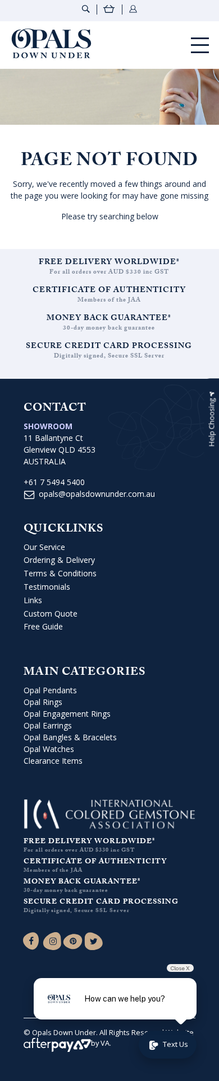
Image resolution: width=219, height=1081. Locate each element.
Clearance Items (53, 760)
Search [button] (85, 8)
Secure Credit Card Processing (109, 347)
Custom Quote (50, 613)
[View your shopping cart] (109, 10)
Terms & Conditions (60, 573)
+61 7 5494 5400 (54, 482)
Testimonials (47, 586)
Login (133, 8)
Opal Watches (49, 749)
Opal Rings (43, 702)
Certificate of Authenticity (109, 291)
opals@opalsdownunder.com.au (97, 493)
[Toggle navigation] (200, 45)
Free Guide (43, 626)
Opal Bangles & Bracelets (70, 737)
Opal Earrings (48, 725)
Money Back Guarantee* (109, 319)
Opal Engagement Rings (67, 713)
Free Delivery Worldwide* (109, 263)
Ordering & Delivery (59, 559)
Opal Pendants (50, 690)
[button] (211, 419)
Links (33, 600)
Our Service (44, 547)
